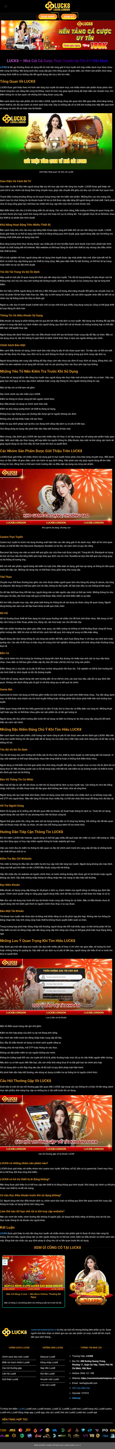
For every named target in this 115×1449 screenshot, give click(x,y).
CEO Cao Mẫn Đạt (81, 1388)
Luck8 (22, 1408)
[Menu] (5, 6)
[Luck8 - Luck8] (57, 6)
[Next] (109, 35)
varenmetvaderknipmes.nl (43, 1329)
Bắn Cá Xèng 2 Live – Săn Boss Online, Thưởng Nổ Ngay (33, 1296)
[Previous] (5, 35)
